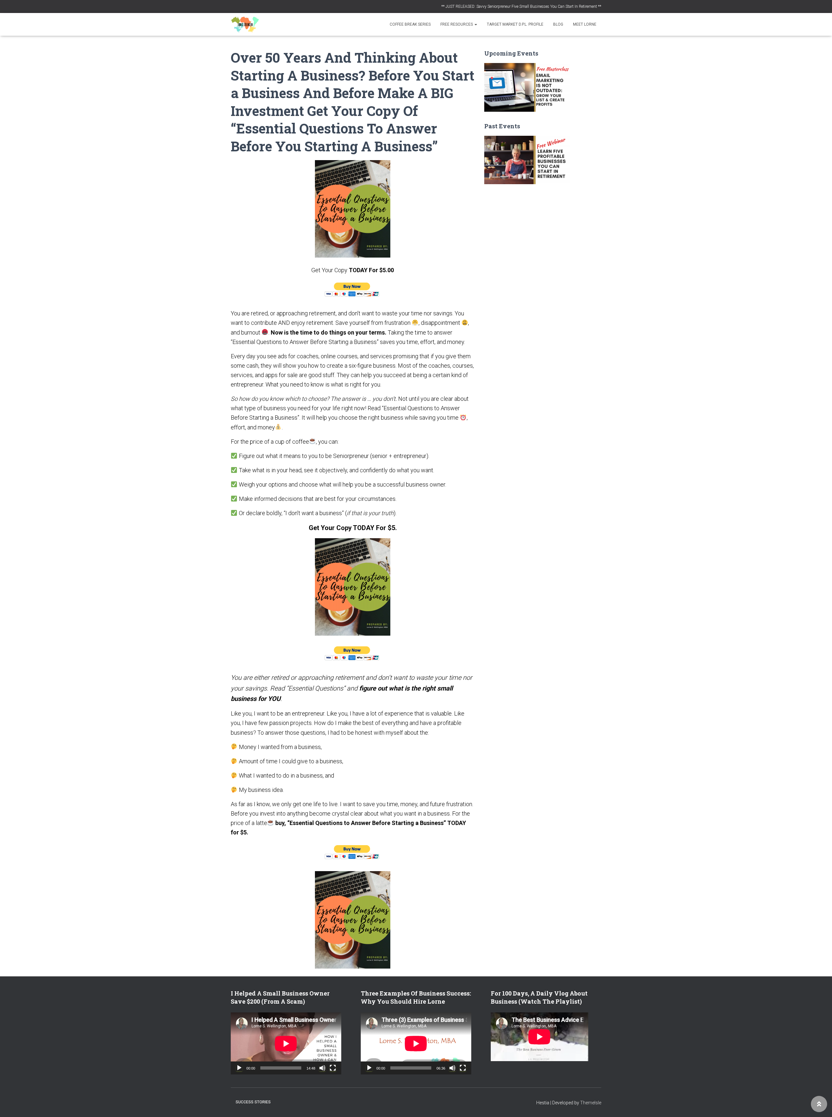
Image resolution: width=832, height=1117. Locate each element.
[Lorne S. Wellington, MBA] (245, 24)
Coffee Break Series (410, 24)
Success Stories (253, 1102)
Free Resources (457, 24)
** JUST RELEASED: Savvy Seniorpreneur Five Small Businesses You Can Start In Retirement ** (521, 6)
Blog (558, 24)
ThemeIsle (590, 1102)
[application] (286, 1043)
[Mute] (322, 1068)
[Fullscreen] (333, 1068)
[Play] (239, 1068)
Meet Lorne (584, 24)
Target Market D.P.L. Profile (515, 24)
